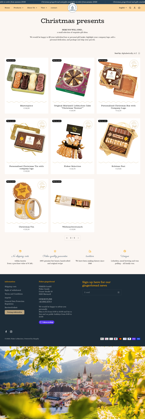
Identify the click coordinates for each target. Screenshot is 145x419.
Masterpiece (26, 105)
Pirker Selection (72, 166)
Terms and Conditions (14, 294)
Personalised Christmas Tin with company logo (26, 167)
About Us (31, 7)
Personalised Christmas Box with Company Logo (118, 106)
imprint (8, 298)
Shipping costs (10, 287)
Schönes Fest (118, 166)
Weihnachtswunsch (72, 226)
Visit (43, 7)
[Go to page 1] (67, 238)
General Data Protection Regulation (14, 302)
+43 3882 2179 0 (45, 302)
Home (7, 7)
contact (54, 7)
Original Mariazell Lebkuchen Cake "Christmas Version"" (72, 106)
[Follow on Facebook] (6, 331)
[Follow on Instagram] (11, 331)
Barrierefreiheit (11, 307)
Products (17, 7)
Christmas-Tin (26, 226)
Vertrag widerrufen (14, 312)
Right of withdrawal (13, 290)
